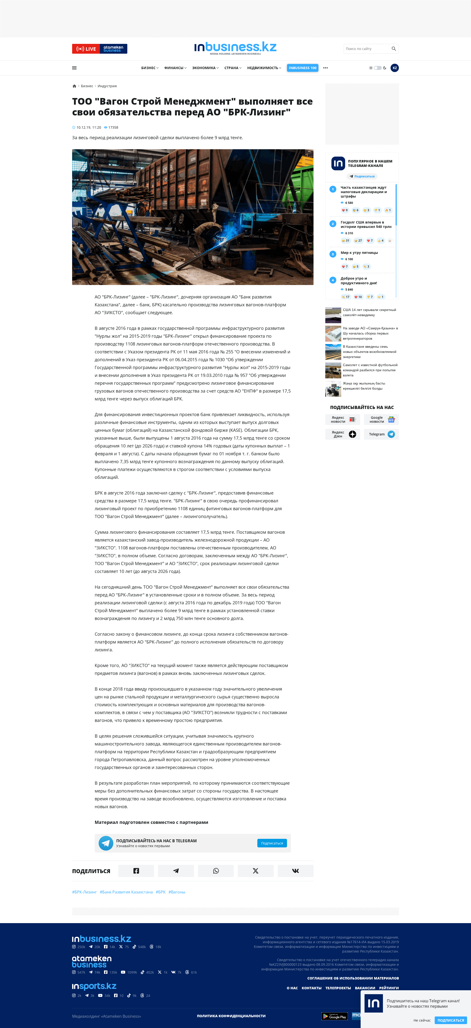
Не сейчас (422, 1020)
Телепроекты (338, 988)
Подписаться (451, 1020)
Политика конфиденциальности (231, 1016)
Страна (231, 67)
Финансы (173, 67)
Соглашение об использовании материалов (353, 978)
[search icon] (394, 49)
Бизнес (148, 67)
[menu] (74, 68)
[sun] (371, 68)
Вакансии (365, 988)
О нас (292, 988)
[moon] (385, 68)
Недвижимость (262, 67)
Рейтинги (389, 988)
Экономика (204, 67)
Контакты (312, 988)
